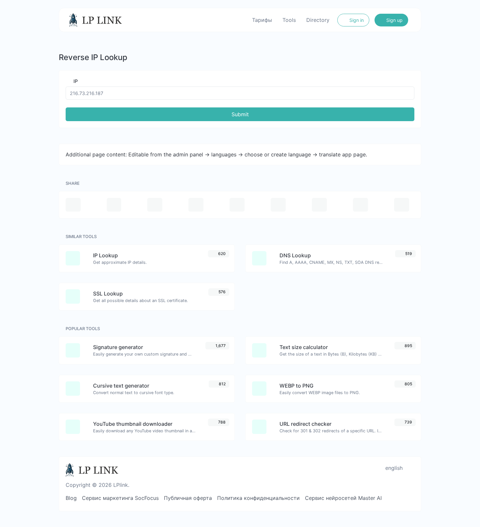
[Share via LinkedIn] (278, 205)
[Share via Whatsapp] (360, 205)
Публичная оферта (188, 498)
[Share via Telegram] (401, 205)
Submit (240, 114)
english (393, 468)
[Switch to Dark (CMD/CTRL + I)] (411, 468)
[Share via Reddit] (319, 205)
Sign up (394, 20)
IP (75, 81)
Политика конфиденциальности (258, 498)
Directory (317, 20)
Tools (289, 20)
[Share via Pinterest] (237, 205)
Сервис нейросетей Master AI (343, 498)
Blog (71, 498)
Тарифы (262, 20)
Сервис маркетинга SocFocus (120, 498)
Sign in (356, 20)
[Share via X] (195, 205)
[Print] (114, 205)
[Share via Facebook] (154, 205)
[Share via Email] (73, 205)
